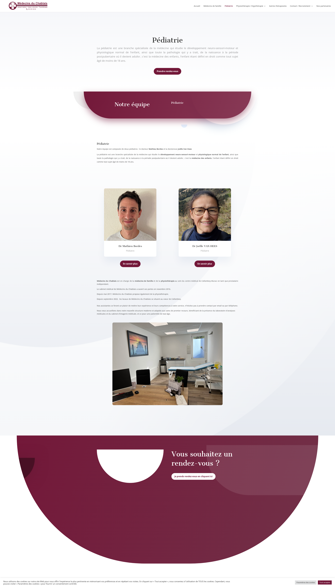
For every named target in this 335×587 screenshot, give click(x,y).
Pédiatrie (229, 6)
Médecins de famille (212, 6)
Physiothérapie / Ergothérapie (249, 6)
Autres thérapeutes (278, 6)
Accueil (197, 6)
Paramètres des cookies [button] (306, 582)
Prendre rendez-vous (167, 71)
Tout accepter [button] (324, 582)
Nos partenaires (323, 6)
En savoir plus (130, 263)
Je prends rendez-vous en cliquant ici (193, 476)
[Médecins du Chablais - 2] (167, 404)
